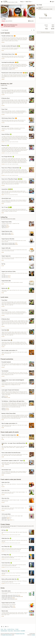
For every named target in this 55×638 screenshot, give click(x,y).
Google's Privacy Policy (20, 633)
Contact (16, 629)
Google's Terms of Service (7, 634)
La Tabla (5, 1)
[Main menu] (1, 1)
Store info (31, 21)
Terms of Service (17, 630)
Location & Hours (10, 629)
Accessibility (23, 630)
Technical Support (4, 630)
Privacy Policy (10, 630)
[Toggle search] (34, 30)
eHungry (33, 634)
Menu (5, 629)
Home (2, 629)
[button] (18, 39)
